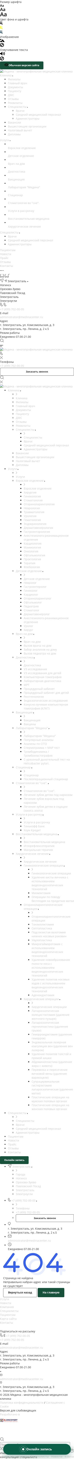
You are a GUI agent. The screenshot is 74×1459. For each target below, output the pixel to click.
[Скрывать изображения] (2, 46)
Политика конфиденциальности (21, 1402)
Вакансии (14, 122)
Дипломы (14, 134)
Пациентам (7, 1315)
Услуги (4, 1299)
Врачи (20, 111)
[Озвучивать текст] (2, 54)
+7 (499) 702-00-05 (12, 309)
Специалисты (17, 107)
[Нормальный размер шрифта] (2, 10)
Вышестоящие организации (27, 126)
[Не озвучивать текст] (2, 59)
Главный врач (17, 83)
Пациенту (14, 91)
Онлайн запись (14, 1160)
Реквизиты (15, 103)
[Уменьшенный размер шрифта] (2, 6)
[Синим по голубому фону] (1, 33)
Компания (7, 1307)
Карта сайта (8, 1319)
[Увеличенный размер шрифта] (3, 15)
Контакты (6, 1322)
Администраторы (27, 118)
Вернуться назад (20, 1292)
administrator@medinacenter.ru (21, 317)
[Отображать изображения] (2, 41)
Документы (15, 87)
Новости (5, 1303)
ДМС (11, 95)
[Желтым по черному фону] (1, 28)
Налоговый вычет (20, 130)
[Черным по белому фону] (1, 24)
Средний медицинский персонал (38, 114)
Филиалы (14, 79)
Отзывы (13, 99)
